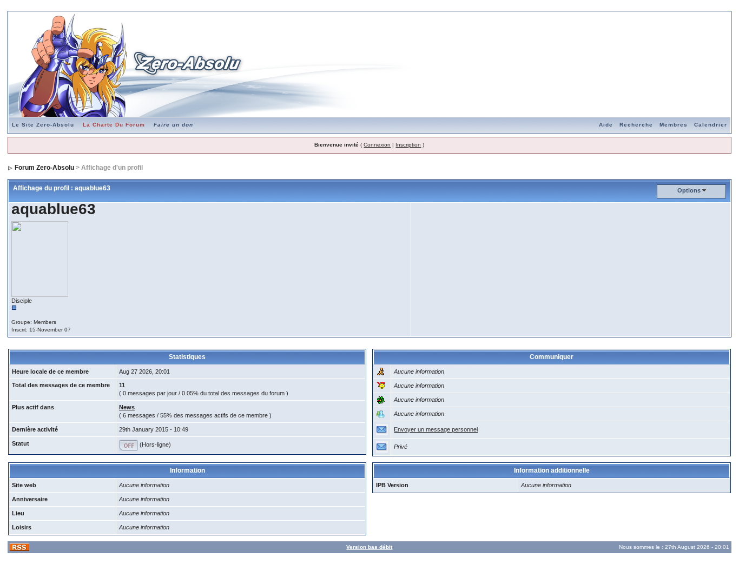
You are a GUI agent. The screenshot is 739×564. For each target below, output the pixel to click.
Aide (606, 125)
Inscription (408, 145)
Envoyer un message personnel (436, 429)
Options (689, 190)
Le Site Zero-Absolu (43, 125)
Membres (673, 125)
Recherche (636, 125)
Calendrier (710, 125)
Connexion (377, 145)
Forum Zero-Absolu (44, 167)
